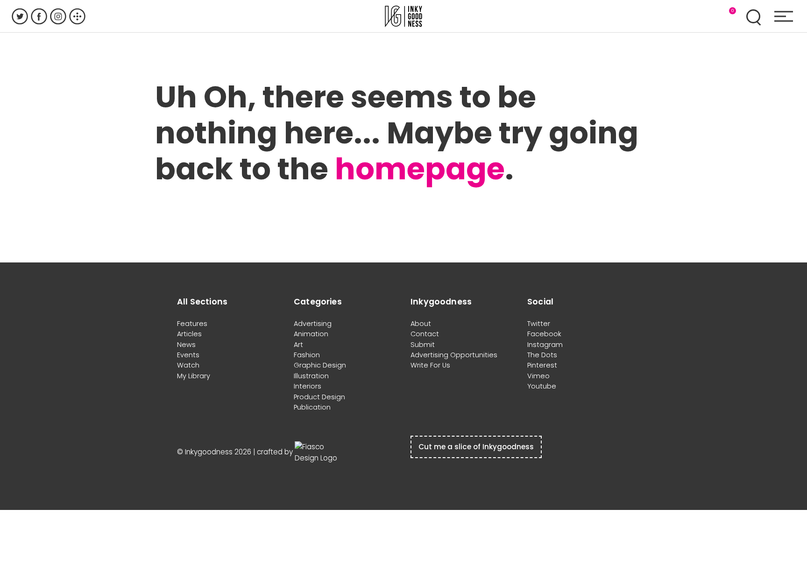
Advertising (313, 323)
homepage (420, 169)
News (186, 344)
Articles (189, 334)
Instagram (545, 344)
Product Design (319, 397)
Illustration (311, 376)
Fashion (307, 355)
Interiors (307, 386)
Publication (312, 407)
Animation (311, 334)
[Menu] (783, 16)
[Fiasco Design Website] (318, 452)
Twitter (538, 323)
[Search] (753, 16)
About (421, 323)
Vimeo (538, 376)
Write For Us (430, 365)
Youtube (541, 386)
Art (298, 344)
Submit (423, 344)
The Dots (542, 355)
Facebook (544, 334)
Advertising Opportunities (454, 355)
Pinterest (542, 365)
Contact (425, 334)
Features (192, 323)
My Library (193, 376)
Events (188, 355)
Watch (188, 365)
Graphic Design (320, 365)
